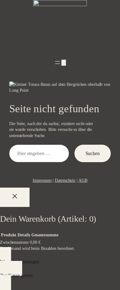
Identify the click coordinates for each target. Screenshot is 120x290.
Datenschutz (65, 180)
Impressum (42, 180)
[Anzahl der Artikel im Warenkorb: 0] (63, 62)
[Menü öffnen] (57, 62)
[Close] (15, 197)
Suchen (93, 153)
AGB (82, 180)
